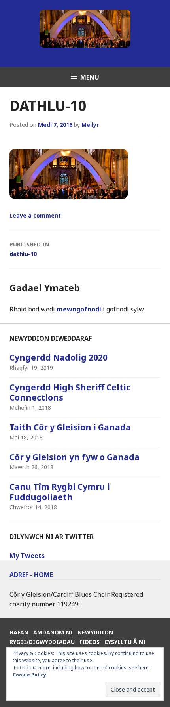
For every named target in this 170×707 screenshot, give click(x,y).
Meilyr (90, 124)
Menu (89, 77)
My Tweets (27, 555)
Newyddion (95, 632)
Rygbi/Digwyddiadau (42, 642)
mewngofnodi (79, 309)
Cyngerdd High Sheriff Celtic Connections (69, 392)
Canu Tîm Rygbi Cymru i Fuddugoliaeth (59, 492)
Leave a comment (35, 215)
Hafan (18, 632)
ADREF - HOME (31, 574)
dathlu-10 (29, 249)
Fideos (89, 642)
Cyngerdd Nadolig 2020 (58, 357)
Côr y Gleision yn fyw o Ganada (74, 456)
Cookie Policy (29, 674)
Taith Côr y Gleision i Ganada (70, 427)
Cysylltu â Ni (125, 642)
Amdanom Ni (53, 632)
